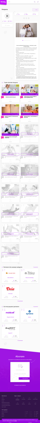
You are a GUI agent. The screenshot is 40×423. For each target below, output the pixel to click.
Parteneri (3, 399)
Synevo (29, 317)
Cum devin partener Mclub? (6, 405)
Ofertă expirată (29, 134)
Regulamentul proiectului (5, 402)
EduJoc (3, 416)
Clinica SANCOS (10, 277)
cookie (15, 420)
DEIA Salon (10, 293)
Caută (9, 1)
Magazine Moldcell (10, 317)
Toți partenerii (35, 267)
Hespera (10, 101)
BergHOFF (10, 333)
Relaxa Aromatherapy (30, 277)
